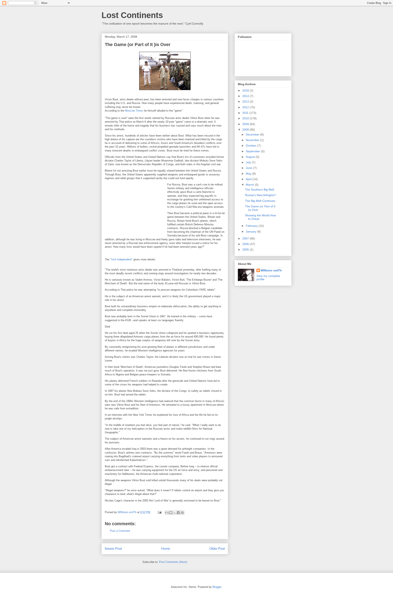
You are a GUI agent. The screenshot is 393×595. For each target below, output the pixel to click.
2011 (245, 112)
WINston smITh (271, 270)
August (251, 156)
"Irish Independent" (121, 259)
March (250, 184)
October (251, 145)
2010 (246, 118)
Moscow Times (134, 110)
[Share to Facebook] (178, 512)
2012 (246, 107)
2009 (246, 124)
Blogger (216, 586)
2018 (246, 90)
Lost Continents (132, 15)
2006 (246, 244)
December (253, 134)
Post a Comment (120, 530)
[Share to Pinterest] (182, 512)
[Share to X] (175, 512)
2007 (246, 238)
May (249, 173)
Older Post (217, 548)
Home (165, 548)
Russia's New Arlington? (260, 195)
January (251, 231)
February (252, 225)
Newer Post (113, 548)
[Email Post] (159, 512)
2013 (246, 101)
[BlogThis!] (171, 512)
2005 (246, 249)
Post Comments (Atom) (173, 561)
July (249, 162)
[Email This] (167, 512)
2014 (246, 96)
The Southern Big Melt (259, 189)
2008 (246, 129)
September (253, 151)
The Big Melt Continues (260, 200)
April (249, 179)
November (253, 140)
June (249, 167)
